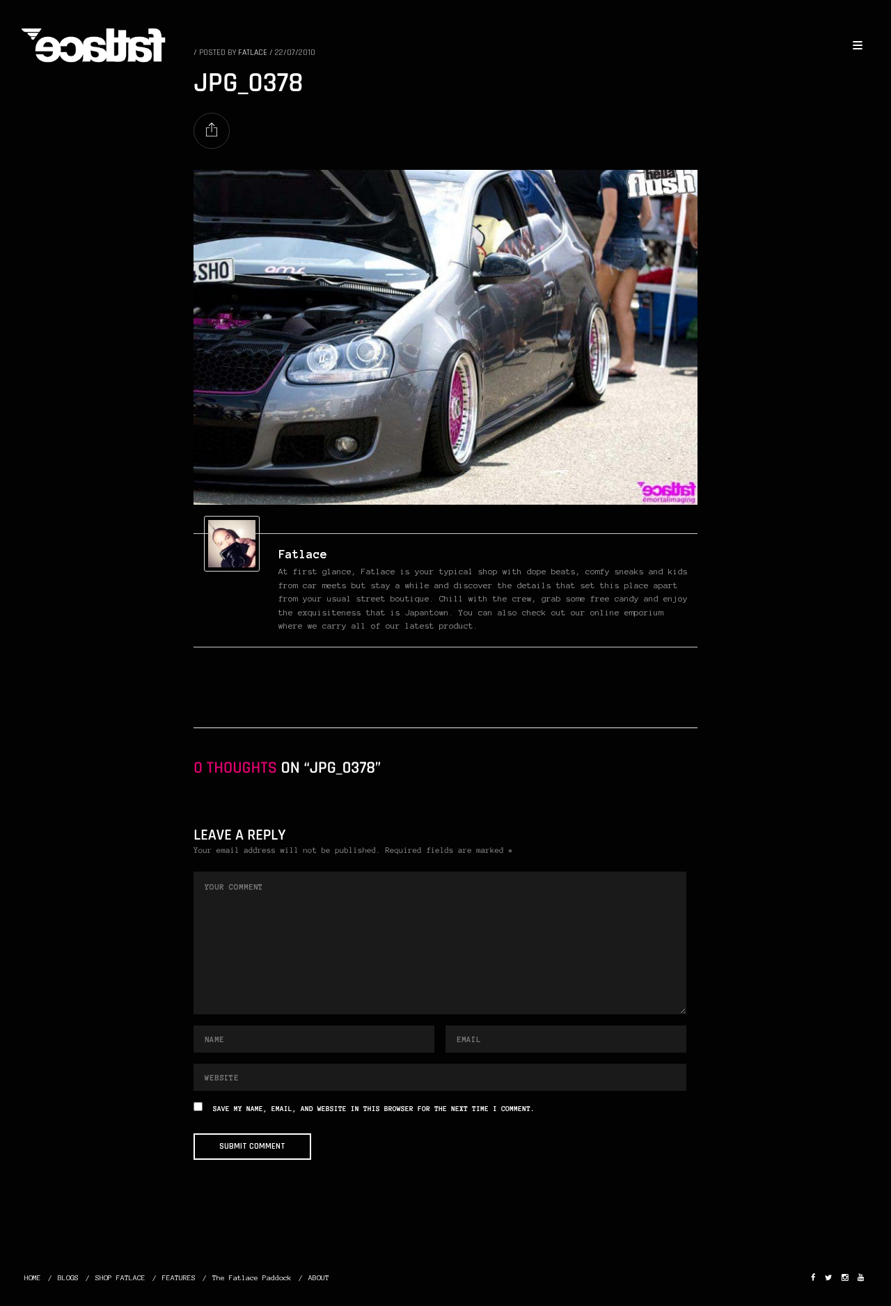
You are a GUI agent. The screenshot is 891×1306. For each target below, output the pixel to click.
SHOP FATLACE (120, 1278)
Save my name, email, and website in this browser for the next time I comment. (374, 1109)
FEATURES (179, 1278)
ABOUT (318, 1278)
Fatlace (302, 554)
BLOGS (68, 1278)
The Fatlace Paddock (252, 1278)
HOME (32, 1278)
